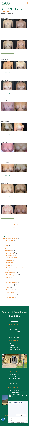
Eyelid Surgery (10, 292)
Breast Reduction (11, 280)
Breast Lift (9, 277)
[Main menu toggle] (27, 3)
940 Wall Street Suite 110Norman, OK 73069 (14, 376)
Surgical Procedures (8, 253)
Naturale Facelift (10, 295)
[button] (14, 320)
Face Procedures (9, 285)
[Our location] (28, 415)
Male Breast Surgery (11, 282)
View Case (7, 31)
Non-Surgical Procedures (10, 238)
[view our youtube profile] (19, 316)
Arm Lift (8, 265)
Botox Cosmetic (9, 240)
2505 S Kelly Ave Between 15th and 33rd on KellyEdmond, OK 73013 (14, 330)
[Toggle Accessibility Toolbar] (3, 419)
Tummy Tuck (9, 263)
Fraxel (6, 245)
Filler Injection (8, 250)
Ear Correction (10, 290)
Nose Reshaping (10, 297)
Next (15, 227)
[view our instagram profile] (12, 316)
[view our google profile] (14, 316)
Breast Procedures (10, 272)
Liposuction (9, 260)
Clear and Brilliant (9, 243)
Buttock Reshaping (11, 257)
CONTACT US (14, 320)
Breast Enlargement (11, 275)
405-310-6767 (14, 384)
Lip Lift (8, 287)
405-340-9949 (14, 337)
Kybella (7, 248)
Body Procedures (9, 255)
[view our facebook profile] (9, 316)
